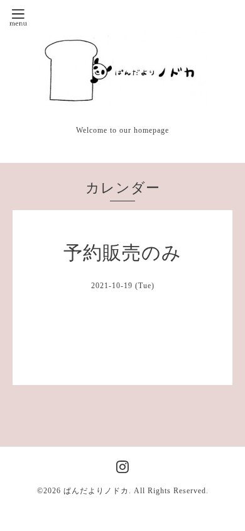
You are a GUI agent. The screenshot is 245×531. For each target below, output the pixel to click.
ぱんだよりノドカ (96, 490)
